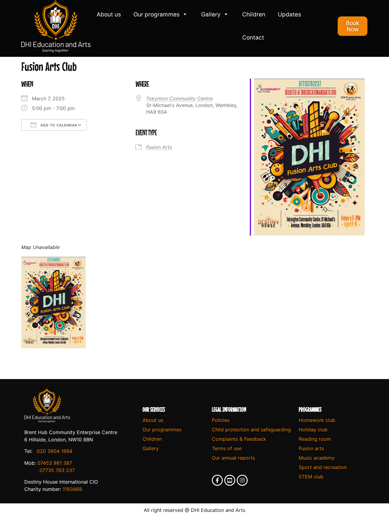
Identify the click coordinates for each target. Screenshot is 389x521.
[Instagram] (242, 480)
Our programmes (156, 14)
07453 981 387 (54, 463)
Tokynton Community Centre (179, 98)
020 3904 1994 (54, 451)
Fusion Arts (159, 147)
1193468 (72, 489)
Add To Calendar (58, 125)
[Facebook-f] (217, 480)
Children (253, 14)
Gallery (211, 14)
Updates (289, 14)
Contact (253, 37)
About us (109, 14)
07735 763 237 (57, 470)
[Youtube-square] (229, 480)
